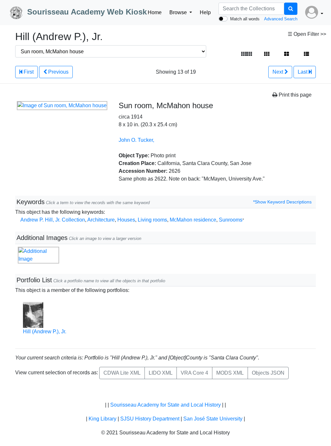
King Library (102, 418)
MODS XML (230, 373)
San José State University (212, 418)
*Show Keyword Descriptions (282, 201)
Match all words (245, 18)
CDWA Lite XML (122, 373)
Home (155, 12)
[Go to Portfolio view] (286, 54)
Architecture (101, 220)
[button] (314, 12)
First (28, 72)
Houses (126, 220)
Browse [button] (178, 12)
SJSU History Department (149, 418)
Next (278, 72)
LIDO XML (161, 373)
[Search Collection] (290, 9)
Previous (58, 72)
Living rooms (152, 220)
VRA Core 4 (194, 373)
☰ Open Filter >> (307, 34)
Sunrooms (231, 220)
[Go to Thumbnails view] (266, 54)
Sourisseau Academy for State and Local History (165, 405)
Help (205, 12)
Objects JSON (268, 373)
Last (303, 72)
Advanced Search (280, 18)
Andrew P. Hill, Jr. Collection (52, 220)
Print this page (294, 95)
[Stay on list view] (306, 54)
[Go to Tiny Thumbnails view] (246, 54)
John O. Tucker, (136, 140)
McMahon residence (193, 220)
